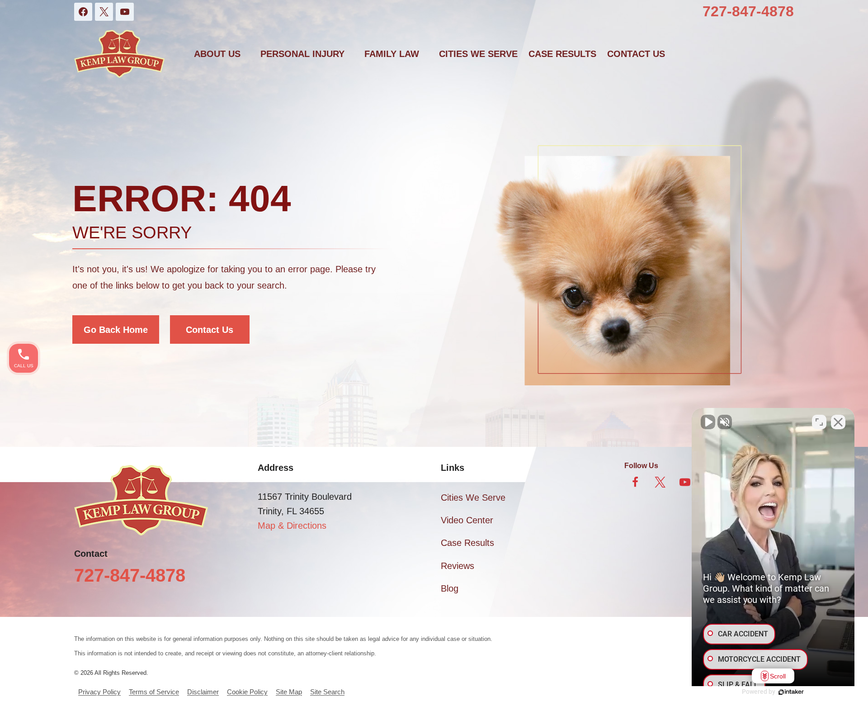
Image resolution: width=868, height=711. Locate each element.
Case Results (562, 54)
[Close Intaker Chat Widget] (838, 422)
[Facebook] (83, 12)
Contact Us (209, 330)
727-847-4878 (748, 11)
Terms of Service (154, 692)
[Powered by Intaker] (791, 692)
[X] (104, 12)
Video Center (467, 520)
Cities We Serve (478, 54)
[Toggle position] (819, 422)
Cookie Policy (247, 692)
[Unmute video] (708, 422)
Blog (449, 588)
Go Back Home (116, 330)
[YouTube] (125, 12)
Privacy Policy (99, 692)
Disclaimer (203, 692)
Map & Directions (292, 526)
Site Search (327, 692)
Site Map (289, 692)
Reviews (457, 566)
